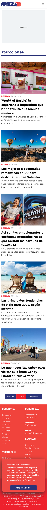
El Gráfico (6, 458)
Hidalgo (28, 457)
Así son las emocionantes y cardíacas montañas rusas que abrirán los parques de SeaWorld (22, 239)
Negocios (6, 418)
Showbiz (6, 428)
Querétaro (29, 445)
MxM (4, 443)
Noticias (6, 434)
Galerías (6, 440)
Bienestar (6, 421)
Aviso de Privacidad (25, 480)
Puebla (28, 454)
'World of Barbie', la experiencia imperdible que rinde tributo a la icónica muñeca (22, 107)
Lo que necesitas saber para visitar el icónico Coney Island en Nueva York (23, 372)
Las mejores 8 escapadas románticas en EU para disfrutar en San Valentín (20, 173)
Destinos (5, 96)
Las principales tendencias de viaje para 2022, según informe (22, 305)
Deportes (6, 424)
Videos (5, 437)
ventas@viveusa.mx (33, 433)
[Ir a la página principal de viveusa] (20, 4)
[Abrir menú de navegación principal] (43, 4)
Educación (7, 415)
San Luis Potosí (32, 448)
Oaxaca (28, 451)
